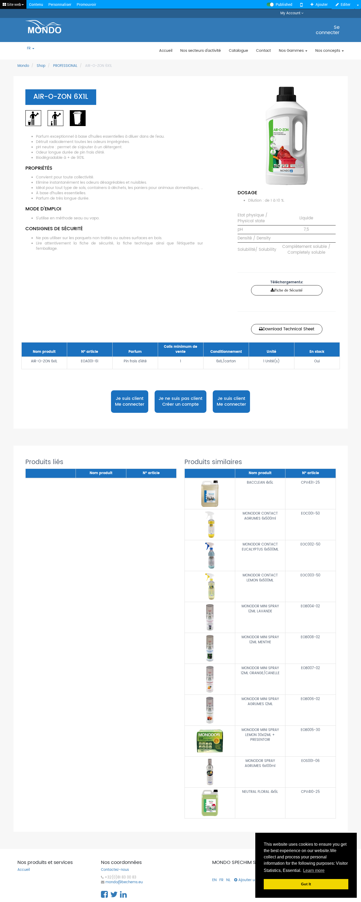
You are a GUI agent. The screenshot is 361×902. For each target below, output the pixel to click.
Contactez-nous (115, 870)
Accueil (23, 870)
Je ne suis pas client (180, 401)
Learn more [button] (314, 870)
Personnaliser (59, 4)
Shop (41, 66)
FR (29, 48)
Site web (13, 4)
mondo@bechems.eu (124, 882)
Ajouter (322, 4)
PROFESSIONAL (65, 66)
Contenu (36, 4)
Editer (345, 4)
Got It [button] (306, 884)
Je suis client (129, 401)
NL (228, 880)
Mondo (23, 66)
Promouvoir (86, 4)
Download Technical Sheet (288, 329)
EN (214, 880)
